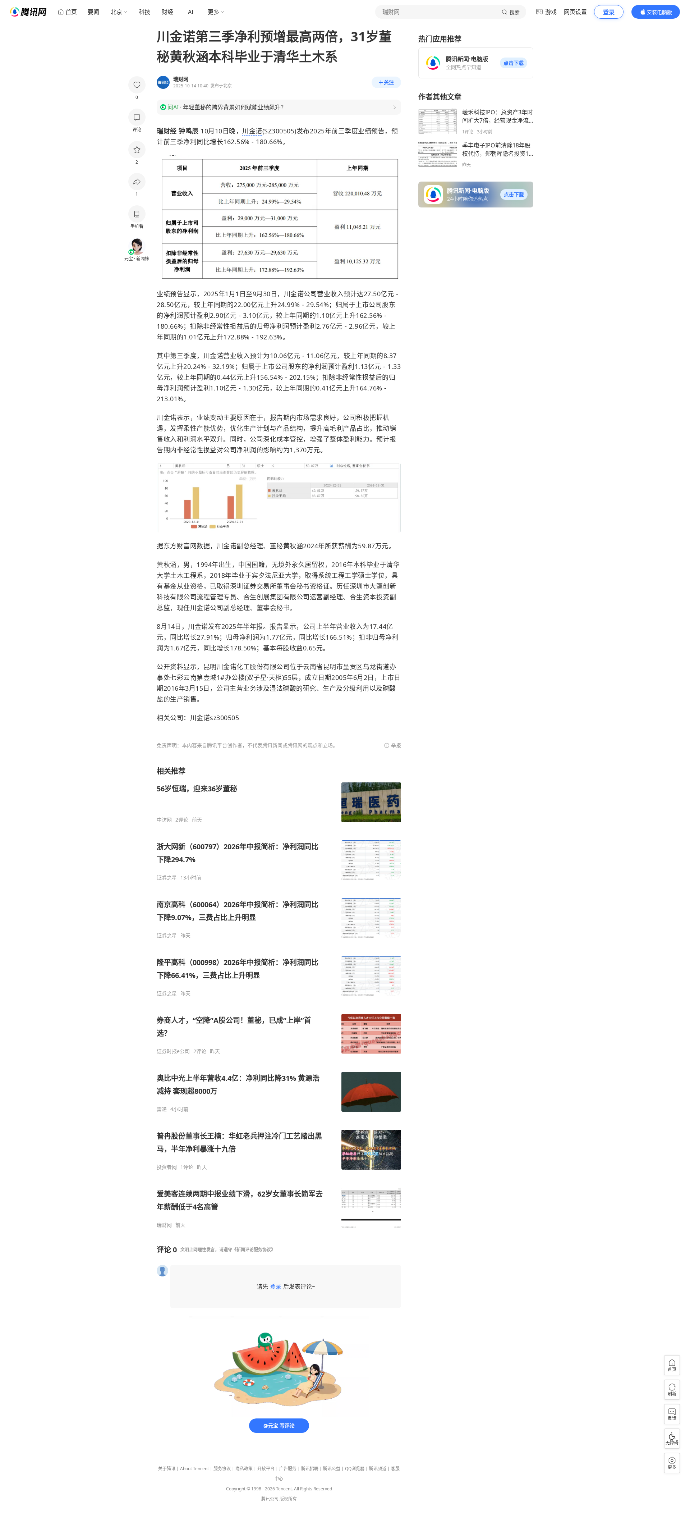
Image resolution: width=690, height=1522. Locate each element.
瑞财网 (164, 1225)
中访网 (164, 819)
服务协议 (222, 1469)
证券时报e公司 (173, 1051)
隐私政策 (244, 1469)
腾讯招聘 (309, 1469)
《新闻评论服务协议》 (253, 1250)
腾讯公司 (270, 1499)
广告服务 (287, 1469)
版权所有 (288, 1499)
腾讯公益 (331, 1469)
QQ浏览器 (354, 1469)
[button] (513, 63)
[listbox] (279, 997)
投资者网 (167, 1167)
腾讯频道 (377, 1469)
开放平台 (266, 1469)
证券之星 (167, 877)
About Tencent (194, 1469)
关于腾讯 (166, 1469)
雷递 (162, 1109)
